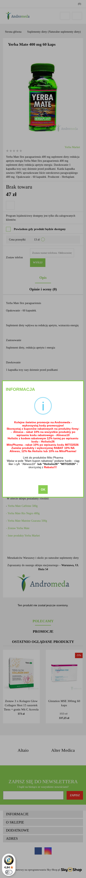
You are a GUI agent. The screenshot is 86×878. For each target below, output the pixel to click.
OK (43, 489)
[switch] (8, 872)
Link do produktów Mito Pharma (43, 457)
